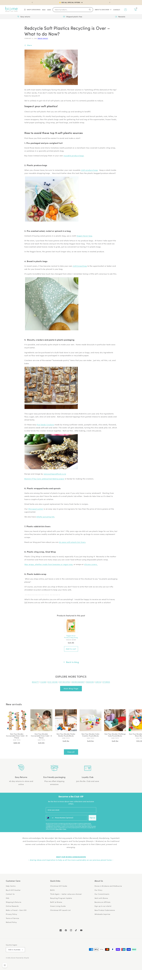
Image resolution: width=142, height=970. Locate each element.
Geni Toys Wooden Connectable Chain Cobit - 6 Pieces (41, 736)
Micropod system (35, 509)
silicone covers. (91, 564)
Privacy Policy (59, 829)
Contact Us (10, 894)
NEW (43, 10)
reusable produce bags (73, 155)
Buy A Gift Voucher (13, 890)
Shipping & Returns (13, 902)
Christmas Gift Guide (58, 886)
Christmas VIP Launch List (60, 910)
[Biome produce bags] (51, 221)
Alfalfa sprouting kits (45, 517)
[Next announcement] (109, 2)
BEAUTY (35, 682)
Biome (13, 958)
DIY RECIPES (64, 682)
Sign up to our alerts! (103, 906)
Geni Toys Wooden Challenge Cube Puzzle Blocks (115, 735)
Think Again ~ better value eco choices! (66, 894)
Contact (116, 10)
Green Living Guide (58, 906)
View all (71, 752)
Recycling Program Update (61, 898)
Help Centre (11, 886)
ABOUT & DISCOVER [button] (102, 9)
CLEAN (43, 682)
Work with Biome (101, 898)
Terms (64, 829)
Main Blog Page (71, 688)
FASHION (90, 682)
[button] (32, 10)
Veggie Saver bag (84, 236)
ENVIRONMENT (78, 682)
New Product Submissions (105, 910)
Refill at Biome (56, 902)
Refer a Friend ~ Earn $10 (16, 910)
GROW (98, 682)
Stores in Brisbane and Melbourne (108, 886)
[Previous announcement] (32, 2)
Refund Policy (11, 922)
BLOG (52, 890)
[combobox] (50, 817)
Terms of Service (12, 918)
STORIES (106, 682)
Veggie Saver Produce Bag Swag (71, 636)
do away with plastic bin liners (72, 542)
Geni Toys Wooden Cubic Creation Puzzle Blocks (91, 735)
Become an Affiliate (102, 902)
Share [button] (29, 45)
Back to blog (72, 662)
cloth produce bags (89, 170)
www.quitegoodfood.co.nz (55, 474)
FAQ (7, 898)
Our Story (98, 890)
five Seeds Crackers (45, 424)
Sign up (92, 818)
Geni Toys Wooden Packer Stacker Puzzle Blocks (66, 735)
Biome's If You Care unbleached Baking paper (44, 479)
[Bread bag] (51, 330)
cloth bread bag (80, 266)
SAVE (49, 10)
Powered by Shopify (22, 958)
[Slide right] (136, 722)
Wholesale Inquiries (102, 914)
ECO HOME (53, 682)
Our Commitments (102, 894)
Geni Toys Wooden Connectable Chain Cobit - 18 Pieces (17, 736)
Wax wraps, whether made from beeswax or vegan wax (48, 564)
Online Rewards (12, 906)
